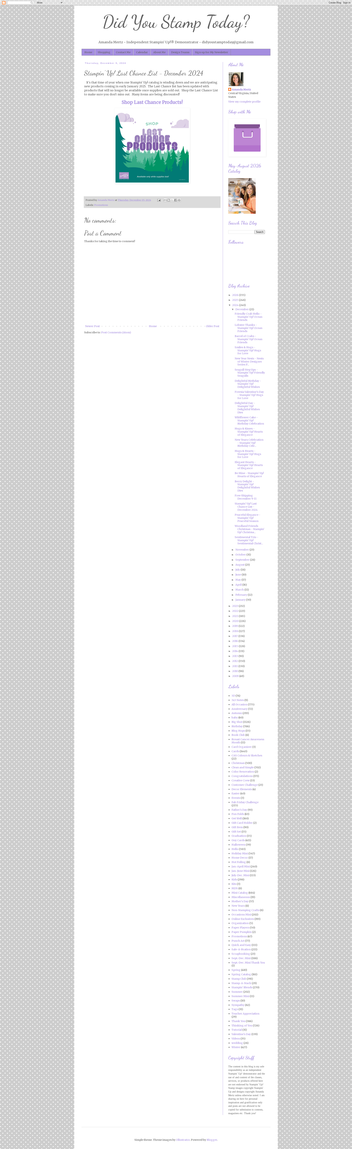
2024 (235, 305)
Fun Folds (238, 814)
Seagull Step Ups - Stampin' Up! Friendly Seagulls (250, 373)
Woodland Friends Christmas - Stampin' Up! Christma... (249, 529)
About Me (159, 52)
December (242, 309)
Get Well (237, 818)
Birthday (237, 726)
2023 (235, 606)
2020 (235, 621)
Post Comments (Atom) (116, 332)
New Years (238, 905)
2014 (235, 651)
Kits (234, 884)
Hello (235, 849)
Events (236, 798)
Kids (234, 879)
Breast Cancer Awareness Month (248, 741)
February (241, 594)
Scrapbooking (241, 953)
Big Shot (237, 722)
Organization (240, 923)
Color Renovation (243, 771)
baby (235, 717)
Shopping (104, 52)
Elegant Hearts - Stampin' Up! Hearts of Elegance (249, 465)
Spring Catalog (241, 974)
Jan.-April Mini (241, 866)
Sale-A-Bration (241, 949)
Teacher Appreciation (245, 1013)
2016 (235, 641)
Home (88, 52)
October (240, 554)
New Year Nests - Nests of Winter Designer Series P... (249, 361)
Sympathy (238, 1005)
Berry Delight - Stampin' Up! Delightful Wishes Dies (247, 486)
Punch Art (238, 940)
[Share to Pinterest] (179, 200)
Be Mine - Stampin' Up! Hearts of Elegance (249, 474)
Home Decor (240, 857)
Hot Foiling (239, 862)
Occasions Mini (241, 914)
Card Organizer (242, 747)
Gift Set (236, 831)
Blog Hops (238, 730)
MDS (235, 888)
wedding (237, 1043)
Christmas (238, 763)
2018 (235, 631)
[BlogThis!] (168, 200)
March (239, 589)
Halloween (238, 844)
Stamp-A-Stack (241, 983)
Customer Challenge (245, 784)
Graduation (239, 835)
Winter (236, 1047)
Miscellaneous (241, 897)
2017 (235, 636)
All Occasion (239, 704)
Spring (236, 970)
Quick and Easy (241, 945)
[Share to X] (172, 200)
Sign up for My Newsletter (211, 52)
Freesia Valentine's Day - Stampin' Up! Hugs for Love (249, 395)
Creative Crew (241, 780)
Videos (236, 1038)
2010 (235, 671)
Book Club (238, 735)
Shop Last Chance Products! (152, 102)
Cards (235, 751)
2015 (235, 646)
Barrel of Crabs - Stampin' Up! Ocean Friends (248, 339)
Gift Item (237, 827)
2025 (235, 300)
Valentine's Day (241, 1034)
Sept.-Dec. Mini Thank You (248, 962)
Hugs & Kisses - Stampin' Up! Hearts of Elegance (249, 431)
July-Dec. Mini (240, 875)
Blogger (212, 1139)
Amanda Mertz (241, 89)
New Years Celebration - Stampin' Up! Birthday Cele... (249, 443)
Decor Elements (242, 789)
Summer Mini (240, 996)
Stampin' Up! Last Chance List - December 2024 (246, 506)
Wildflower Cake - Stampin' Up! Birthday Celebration (249, 420)
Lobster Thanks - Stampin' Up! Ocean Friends (248, 328)
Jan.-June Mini (240, 871)
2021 (235, 616)
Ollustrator (183, 1139)
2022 (235, 611)
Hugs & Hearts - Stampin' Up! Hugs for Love (248, 454)
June (238, 574)
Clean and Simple (243, 767)
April (238, 584)
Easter (236, 793)
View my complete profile (244, 101)
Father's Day (239, 809)
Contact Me (123, 52)
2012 (235, 661)
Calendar (142, 52)
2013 (235, 656)
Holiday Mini (240, 853)
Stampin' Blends (242, 987)
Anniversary (239, 709)
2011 (235, 666)
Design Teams (180, 52)
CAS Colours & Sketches (247, 755)
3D (233, 695)
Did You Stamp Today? (176, 21)
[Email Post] (158, 200)
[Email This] (165, 200)
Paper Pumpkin (242, 932)
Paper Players (240, 927)
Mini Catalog (240, 892)
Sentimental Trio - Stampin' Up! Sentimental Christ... (249, 540)
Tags (235, 1009)
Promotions (101, 205)
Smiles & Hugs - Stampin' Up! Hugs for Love (248, 350)
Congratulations (242, 776)
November (242, 549)
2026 (235, 295)
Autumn (237, 713)
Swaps (236, 1000)
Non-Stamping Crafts (245, 910)
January (240, 599)
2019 (235, 626)
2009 (235, 676)
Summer (237, 991)
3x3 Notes (238, 700)
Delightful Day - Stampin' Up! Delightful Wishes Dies (247, 407)
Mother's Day (240, 901)
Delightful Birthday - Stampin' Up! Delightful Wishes (248, 384)
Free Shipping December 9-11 (245, 497)
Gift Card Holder (242, 822)
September (242, 559)
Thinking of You (242, 1025)
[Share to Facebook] (175, 200)
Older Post (212, 326)
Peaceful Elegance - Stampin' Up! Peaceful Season (247, 518)
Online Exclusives (243, 919)
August (240, 564)
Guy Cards (238, 840)
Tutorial (237, 1029)
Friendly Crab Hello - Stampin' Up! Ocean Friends (248, 317)
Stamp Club (239, 978)
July (238, 569)
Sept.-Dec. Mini (241, 958)
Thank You (238, 1021)
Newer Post (92, 326)
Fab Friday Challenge (245, 802)
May (238, 579)
